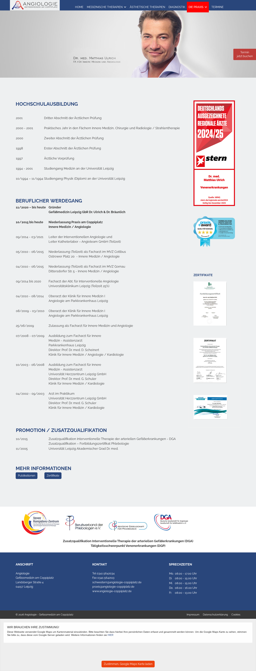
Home (79, 7)
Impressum (193, 614)
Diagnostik (177, 7)
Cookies (235, 614)
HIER (110, 635)
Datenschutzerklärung (215, 614)
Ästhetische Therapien (147, 7)
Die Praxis (196, 7)
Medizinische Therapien (105, 7)
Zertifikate (53, 475)
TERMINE (217, 7)
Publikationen (26, 475)
